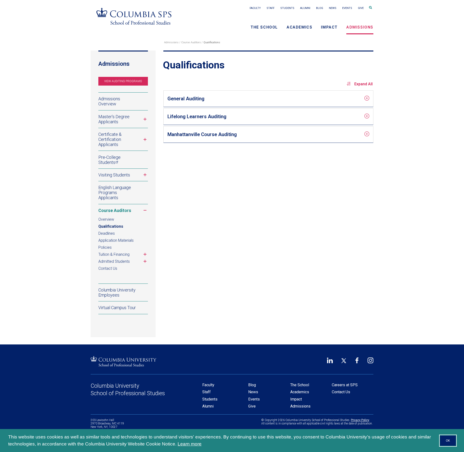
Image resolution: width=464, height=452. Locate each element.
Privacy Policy (360, 420)
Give (361, 8)
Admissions (359, 27)
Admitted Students (123, 262)
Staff (271, 8)
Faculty (255, 8)
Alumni (305, 8)
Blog (319, 8)
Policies (105, 247)
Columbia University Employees (117, 292)
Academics (299, 27)
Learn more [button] (190, 443)
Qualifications (110, 226)
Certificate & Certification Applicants (123, 139)
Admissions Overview (109, 101)
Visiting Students (123, 176)
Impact (329, 27)
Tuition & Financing (123, 255)
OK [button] (448, 440)
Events (347, 8)
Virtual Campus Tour (117, 307)
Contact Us (107, 268)
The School (264, 27)
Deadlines (106, 233)
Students (287, 8)
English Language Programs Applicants (114, 192)
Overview (106, 219)
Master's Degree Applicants (123, 120)
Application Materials (116, 240)
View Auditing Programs (123, 81)
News (332, 8)
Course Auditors (191, 42)
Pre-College (109, 159)
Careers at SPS (345, 385)
